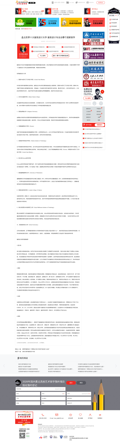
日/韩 (41, 14)
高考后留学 (114, 26)
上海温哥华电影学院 (53, 51)
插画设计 (88, 117)
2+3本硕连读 (55, 12)
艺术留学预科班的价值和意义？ (93, 129)
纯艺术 (88, 120)
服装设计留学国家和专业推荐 (55, 364)
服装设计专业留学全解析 (24, 366)
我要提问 (99, 125)
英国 (26, 12)
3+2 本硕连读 (70, 12)
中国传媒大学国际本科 (39, 47)
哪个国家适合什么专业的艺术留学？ (94, 138)
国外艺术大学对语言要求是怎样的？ (94, 147)
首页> (22, 28)
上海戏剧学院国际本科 (69, 47)
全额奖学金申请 (115, 29)
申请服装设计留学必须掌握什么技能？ (87, 371)
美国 (23, 12)
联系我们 (100, 418)
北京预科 (54, 14)
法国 (31, 14)
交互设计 (88, 114)
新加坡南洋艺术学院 (68, 51)
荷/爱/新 (37, 12)
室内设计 (99, 111)
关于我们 (90, 418)
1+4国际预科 (62, 11)
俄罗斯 (27, 14)
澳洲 (33, 12)
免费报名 (100, 2)
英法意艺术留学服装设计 (54, 371)
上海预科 (59, 14)
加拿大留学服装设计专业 (28, 351)
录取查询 (91, 2)
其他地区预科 (66, 14)
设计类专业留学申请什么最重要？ (93, 133)
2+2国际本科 (70, 11)
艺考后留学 (114, 22)
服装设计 (88, 108)
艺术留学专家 (114, 19)
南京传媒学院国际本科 (39, 51)
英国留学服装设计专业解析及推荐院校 (28, 369)
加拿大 (29, 12)
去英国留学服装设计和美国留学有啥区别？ (29, 371)
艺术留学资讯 (95, 14)
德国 (34, 14)
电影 (99, 120)
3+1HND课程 (62, 12)
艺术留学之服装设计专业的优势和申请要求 (89, 364)
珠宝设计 (99, 114)
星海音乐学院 (51, 47)
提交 (71, 383)
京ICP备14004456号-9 (59, 431)
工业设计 (88, 111)
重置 (81, 383)
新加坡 (37, 14)
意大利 (41, 12)
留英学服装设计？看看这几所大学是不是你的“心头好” (35, 349)
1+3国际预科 (55, 11)
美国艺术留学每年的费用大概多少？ (94, 143)
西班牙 (23, 14)
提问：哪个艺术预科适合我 (60, 55)
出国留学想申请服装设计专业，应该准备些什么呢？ (91, 366)
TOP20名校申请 (115, 33)
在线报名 (94, 12)
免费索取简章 (81, 2)
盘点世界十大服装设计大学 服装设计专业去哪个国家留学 (62, 369)
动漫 (99, 117)
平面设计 (99, 108)
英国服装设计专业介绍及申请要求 (56, 366)
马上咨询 (42, 55)
